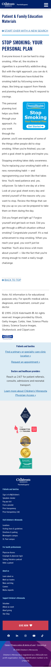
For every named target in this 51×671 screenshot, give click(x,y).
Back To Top (12, 280)
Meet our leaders (9, 579)
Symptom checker (9, 498)
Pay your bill (7, 501)
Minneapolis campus (10, 535)
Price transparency (9, 508)
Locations (6, 525)
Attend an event (8, 606)
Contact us (41, 645)
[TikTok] (42, 636)
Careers (5, 586)
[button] (46, 5)
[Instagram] (25, 636)
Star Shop (6, 613)
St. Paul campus (9, 539)
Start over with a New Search (26, 31)
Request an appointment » (25, 362)
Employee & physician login (13, 555)
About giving (7, 610)
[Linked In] (17, 636)
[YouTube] (34, 636)
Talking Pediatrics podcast (12, 559)
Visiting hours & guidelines (12, 528)
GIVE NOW (23, 625)
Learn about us (8, 576)
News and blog (8, 583)
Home (7, 645)
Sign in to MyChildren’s (11, 494)
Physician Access (9, 552)
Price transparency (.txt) (11, 512)
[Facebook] (8, 636)
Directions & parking (10, 532)
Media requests (8, 590)
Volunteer (6, 603)
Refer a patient (8, 562)
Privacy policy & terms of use (23, 645)
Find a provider (8, 505)
